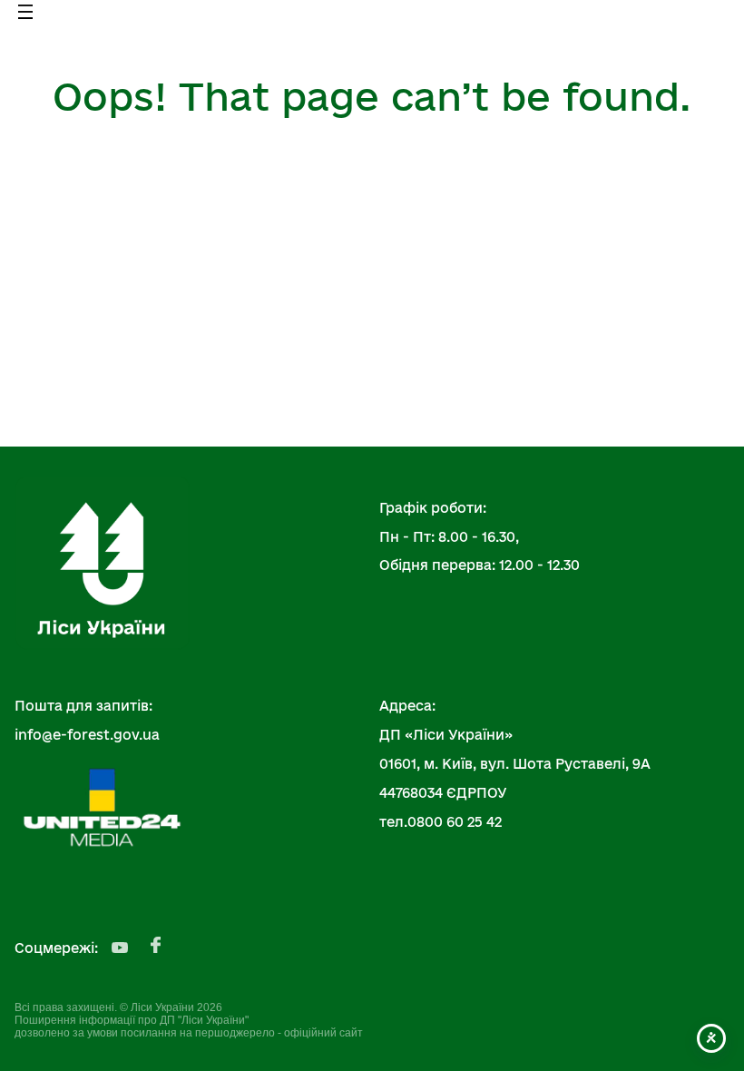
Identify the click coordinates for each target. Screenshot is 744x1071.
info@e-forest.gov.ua (87, 734)
